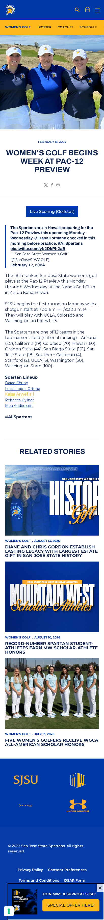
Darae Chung (16, 383)
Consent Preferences (67, 870)
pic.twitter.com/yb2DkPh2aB (37, 248)
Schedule (88, 27)
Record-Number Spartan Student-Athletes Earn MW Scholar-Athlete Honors (51, 648)
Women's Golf (18, 541)
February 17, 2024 (27, 265)
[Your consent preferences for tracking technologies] (9, 911)
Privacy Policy (30, 870)
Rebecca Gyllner (19, 400)
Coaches (65, 27)
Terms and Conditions (39, 880)
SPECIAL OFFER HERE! (73, 907)
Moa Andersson (19, 405)
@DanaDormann (50, 238)
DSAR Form (74, 880)
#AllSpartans (70, 243)
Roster (45, 27)
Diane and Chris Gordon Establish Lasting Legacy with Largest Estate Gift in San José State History (51, 551)
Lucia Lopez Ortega (22, 388)
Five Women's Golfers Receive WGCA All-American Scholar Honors (51, 742)
